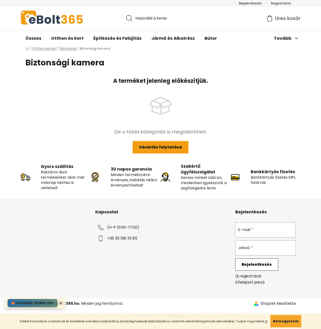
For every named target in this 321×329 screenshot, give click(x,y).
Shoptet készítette (278, 303)
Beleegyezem (286, 321)
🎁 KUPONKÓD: (32, 303)
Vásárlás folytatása (160, 147)
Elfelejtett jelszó (250, 282)
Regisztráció (281, 3)
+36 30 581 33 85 (122, 238)
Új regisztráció (248, 276)
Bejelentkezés (257, 264)
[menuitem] (33, 38)
